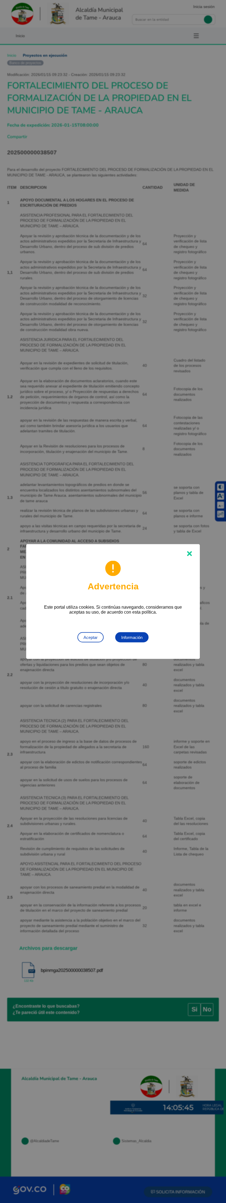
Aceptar (91, 637)
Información (131, 637)
